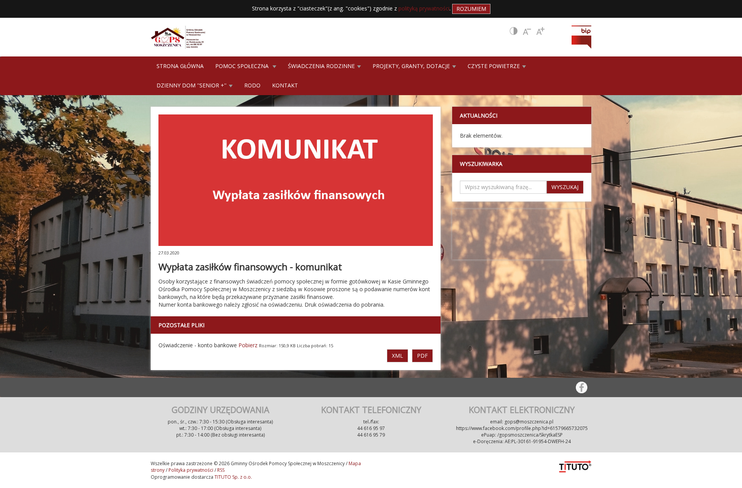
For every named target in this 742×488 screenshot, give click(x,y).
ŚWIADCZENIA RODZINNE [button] (322, 66)
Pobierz (247, 345)
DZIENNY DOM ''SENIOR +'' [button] (192, 85)
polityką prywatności (423, 8)
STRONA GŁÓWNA (180, 66)
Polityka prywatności (190, 470)
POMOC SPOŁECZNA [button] (243, 66)
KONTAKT (285, 85)
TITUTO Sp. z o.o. (232, 477)
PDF (422, 355)
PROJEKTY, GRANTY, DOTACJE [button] (412, 66)
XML (397, 355)
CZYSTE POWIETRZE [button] (494, 66)
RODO (252, 85)
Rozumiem (471, 8)
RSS (221, 470)
